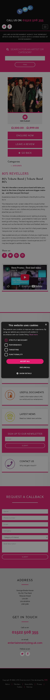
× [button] (46, 325)
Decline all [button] (25, 367)
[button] (25, 373)
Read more (33, 334)
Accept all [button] (25, 361)
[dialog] (25, 350)
